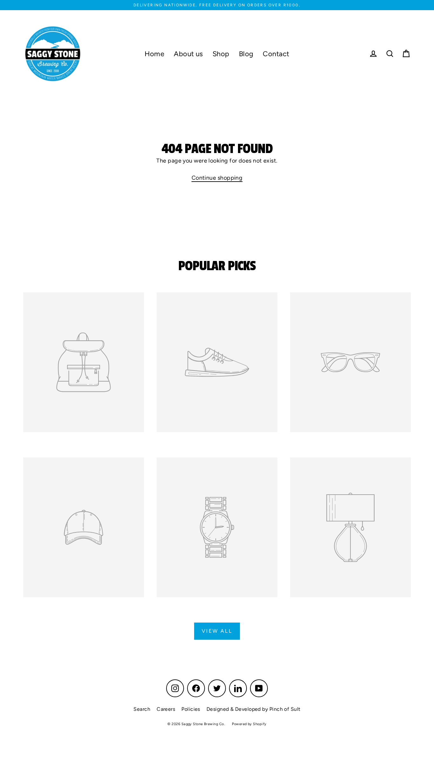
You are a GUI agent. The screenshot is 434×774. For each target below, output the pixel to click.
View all (217, 631)
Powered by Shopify (249, 724)
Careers (166, 709)
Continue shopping (217, 177)
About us (188, 54)
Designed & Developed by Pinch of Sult (254, 709)
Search (141, 709)
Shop (221, 54)
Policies (190, 709)
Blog (246, 54)
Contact (276, 54)
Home (154, 54)
